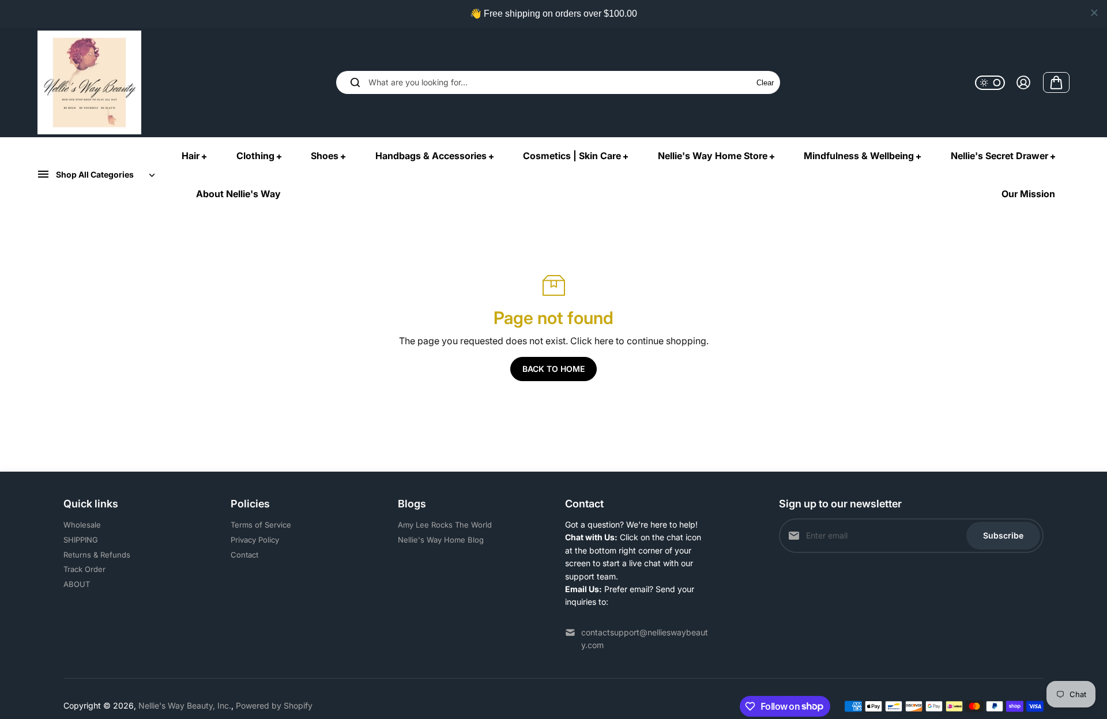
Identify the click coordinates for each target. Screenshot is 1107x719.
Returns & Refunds (96, 554)
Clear (765, 82)
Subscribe (1003, 535)
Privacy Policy (255, 539)
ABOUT (76, 584)
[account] (1023, 82)
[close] (1094, 12)
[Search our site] (355, 82)
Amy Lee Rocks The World (445, 524)
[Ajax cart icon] (1056, 82)
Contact (244, 554)
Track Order (84, 569)
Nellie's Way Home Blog (441, 539)
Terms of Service (261, 524)
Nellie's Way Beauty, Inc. (184, 705)
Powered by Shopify (274, 705)
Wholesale (82, 524)
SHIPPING (80, 539)
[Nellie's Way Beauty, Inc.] (89, 82)
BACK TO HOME (553, 369)
